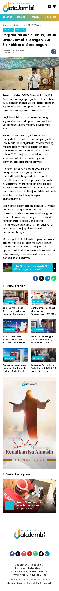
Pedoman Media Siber (27, 568)
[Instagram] (23, 553)
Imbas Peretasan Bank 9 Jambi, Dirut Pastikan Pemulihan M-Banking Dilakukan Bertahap (15, 339)
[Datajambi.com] (18, 6)
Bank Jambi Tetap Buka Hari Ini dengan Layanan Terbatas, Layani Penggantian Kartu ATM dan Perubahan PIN (14, 311)
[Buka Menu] (49, 7)
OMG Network (43, 583)
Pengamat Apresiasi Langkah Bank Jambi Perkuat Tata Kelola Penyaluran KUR (14, 368)
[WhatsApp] (53, 278)
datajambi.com (16, 583)
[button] (54, 7)
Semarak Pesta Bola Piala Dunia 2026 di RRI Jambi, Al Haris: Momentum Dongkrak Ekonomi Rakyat (43, 368)
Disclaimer (21, 565)
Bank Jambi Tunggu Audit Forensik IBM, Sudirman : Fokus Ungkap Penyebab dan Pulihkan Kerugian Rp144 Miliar (43, 339)
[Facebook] (35, 278)
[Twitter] (41, 278)
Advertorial (8, 30)
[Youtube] (29, 553)
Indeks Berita (39, 574)
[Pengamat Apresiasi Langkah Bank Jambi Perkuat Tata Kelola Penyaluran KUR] (15, 355)
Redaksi (6, 51)
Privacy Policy (20, 574)
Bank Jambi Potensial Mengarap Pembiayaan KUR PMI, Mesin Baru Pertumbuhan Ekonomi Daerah (43, 311)
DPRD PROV (20, 30)
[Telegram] (47, 278)
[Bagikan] (53, 51)
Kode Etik (35, 565)
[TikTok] (41, 553)
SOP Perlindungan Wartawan (27, 571)
